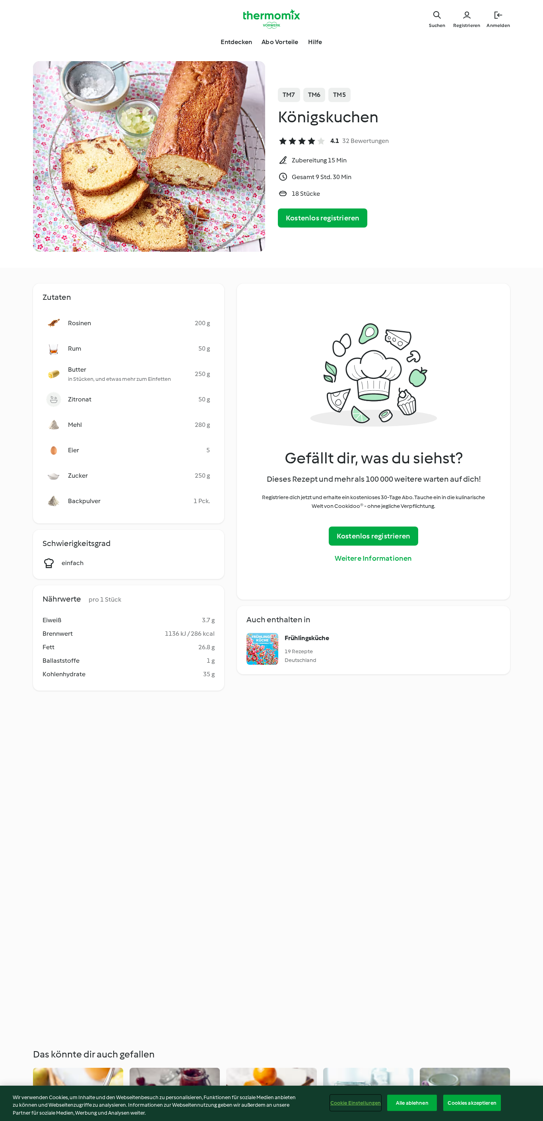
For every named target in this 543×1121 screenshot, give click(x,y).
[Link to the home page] (271, 19)
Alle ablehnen (412, 1103)
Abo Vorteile (280, 42)
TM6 (314, 94)
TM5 (339, 94)
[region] (271, 1103)
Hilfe (315, 42)
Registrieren (466, 25)
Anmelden (498, 25)
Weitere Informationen (373, 558)
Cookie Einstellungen (355, 1103)
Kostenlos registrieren (322, 218)
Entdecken (236, 42)
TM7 (289, 94)
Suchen (437, 25)
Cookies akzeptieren (472, 1103)
